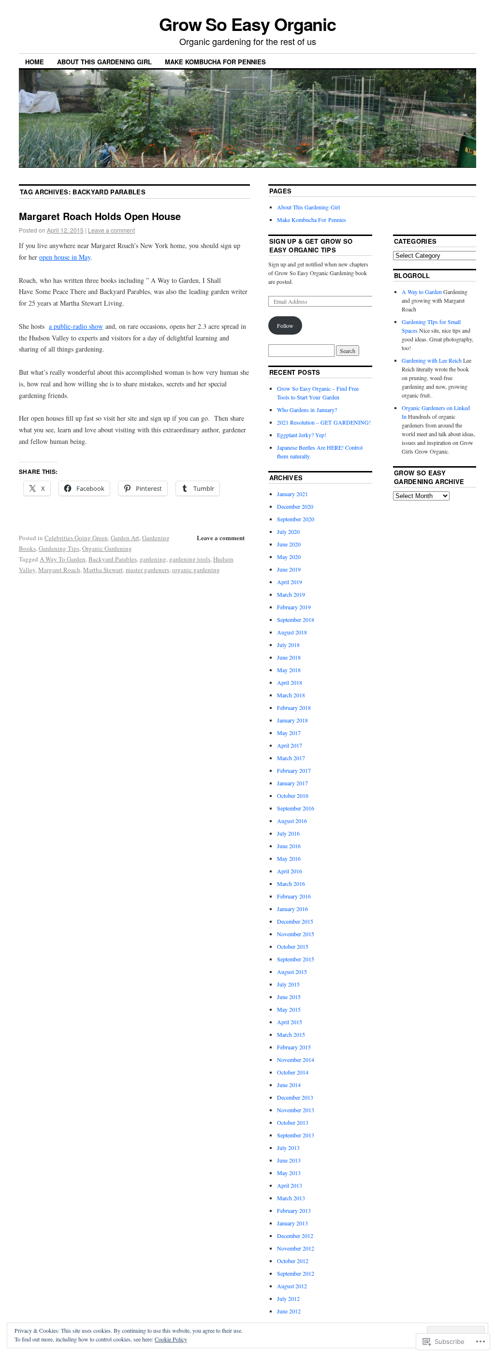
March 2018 (291, 695)
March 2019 (291, 594)
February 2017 (294, 770)
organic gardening (196, 569)
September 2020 (295, 519)
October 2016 (292, 795)
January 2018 (292, 720)
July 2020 (288, 531)
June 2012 (289, 1311)
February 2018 (294, 707)
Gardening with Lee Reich (432, 360)
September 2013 (295, 1135)
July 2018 (288, 644)
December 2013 (295, 1097)
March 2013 (291, 1198)
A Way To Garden (63, 559)
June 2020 (289, 544)
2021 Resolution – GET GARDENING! (324, 422)
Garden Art (125, 537)
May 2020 (289, 556)
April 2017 (289, 745)
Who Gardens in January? (307, 409)
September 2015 (295, 959)
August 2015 (292, 971)
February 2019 (294, 607)
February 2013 (294, 1210)
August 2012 (292, 1286)
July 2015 (288, 984)
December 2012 (295, 1235)
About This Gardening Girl (104, 61)
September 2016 (295, 808)
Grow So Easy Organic (247, 23)
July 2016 (288, 833)
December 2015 (295, 921)
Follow (285, 325)
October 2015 (292, 946)
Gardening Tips (59, 548)
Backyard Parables (112, 559)
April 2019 (289, 582)
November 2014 (295, 1059)
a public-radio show (76, 326)
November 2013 (295, 1110)
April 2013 (289, 1185)
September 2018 (295, 619)
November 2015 (295, 934)
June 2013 (289, 1160)
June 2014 (289, 1085)
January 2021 (292, 494)
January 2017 (292, 783)
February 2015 (294, 1047)
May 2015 (289, 1009)
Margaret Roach (59, 569)
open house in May (64, 257)
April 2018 (289, 682)
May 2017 (289, 732)
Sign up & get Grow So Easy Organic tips (311, 245)
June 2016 (289, 846)
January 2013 (292, 1223)
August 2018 (292, 632)
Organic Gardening (107, 548)
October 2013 (292, 1122)
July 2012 (288, 1298)
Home (34, 61)
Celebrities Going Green (76, 537)
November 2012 (295, 1248)
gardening (153, 559)
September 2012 (295, 1273)
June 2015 (289, 997)
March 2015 (291, 1034)
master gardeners (147, 569)
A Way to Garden (422, 291)
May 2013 (289, 1173)
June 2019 (289, 569)
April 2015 (289, 1022)
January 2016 (292, 909)
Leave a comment (111, 230)
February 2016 (294, 896)
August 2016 (292, 821)
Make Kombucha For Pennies (215, 61)
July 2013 (288, 1147)
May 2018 (289, 670)
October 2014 (292, 1072)
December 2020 (295, 506)
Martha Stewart (103, 569)
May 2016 (289, 858)
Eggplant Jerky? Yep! (301, 435)
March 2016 (291, 883)
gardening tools (189, 559)
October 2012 (292, 1261)
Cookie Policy (171, 1339)
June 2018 (289, 657)
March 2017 (291, 758)
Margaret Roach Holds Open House (100, 216)
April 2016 (289, 871)
